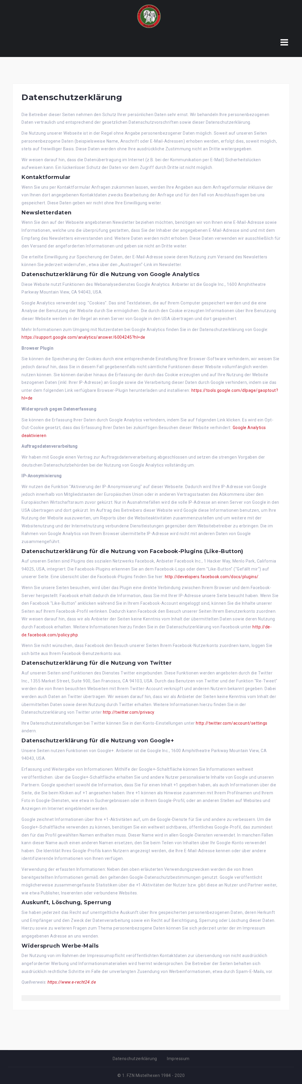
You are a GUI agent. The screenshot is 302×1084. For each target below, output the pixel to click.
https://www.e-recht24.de (71, 982)
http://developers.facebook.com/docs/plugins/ (212, 576)
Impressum (178, 1058)
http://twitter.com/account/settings (231, 723)
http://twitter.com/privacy (128, 712)
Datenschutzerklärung (135, 1058)
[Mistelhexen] (149, 16)
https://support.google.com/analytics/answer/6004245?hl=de (83, 337)
